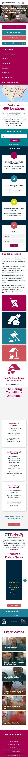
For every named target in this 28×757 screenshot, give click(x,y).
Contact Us (14, 524)
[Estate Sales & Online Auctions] (14, 336)
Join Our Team (13, 38)
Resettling (5, 58)
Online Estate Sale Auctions (10, 82)
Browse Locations (13, 144)
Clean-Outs (5, 72)
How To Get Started (13, 32)
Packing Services (14, 747)
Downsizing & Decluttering (10, 266)
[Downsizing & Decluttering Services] (14, 320)
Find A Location (13, 27)
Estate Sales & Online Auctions (11, 275)
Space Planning (7, 77)
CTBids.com (14, 549)
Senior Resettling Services (14, 751)
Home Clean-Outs (7, 285)
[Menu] (22, 2)
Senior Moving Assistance (14, 744)
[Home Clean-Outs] (14, 353)
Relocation (5, 258)
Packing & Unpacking (8, 54)
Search (14, 140)
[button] (3, 580)
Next (14, 245)
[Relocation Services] (14, 303)
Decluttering (6, 63)
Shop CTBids (15, 605)
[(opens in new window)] (4, 621)
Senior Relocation (7, 49)
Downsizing (5, 68)
